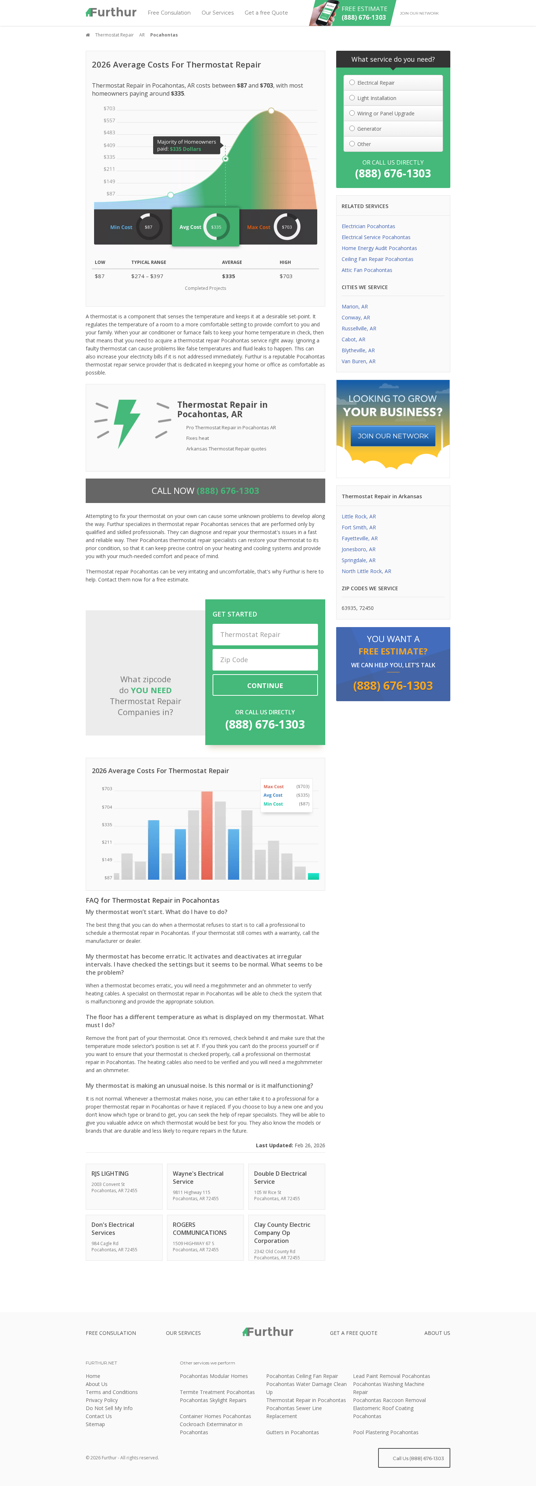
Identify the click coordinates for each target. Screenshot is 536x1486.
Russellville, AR (359, 328)
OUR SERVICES (183, 1332)
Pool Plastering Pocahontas (386, 1432)
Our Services (218, 12)
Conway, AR (356, 317)
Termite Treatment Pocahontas (217, 1392)
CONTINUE (265, 685)
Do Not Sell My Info (109, 1408)
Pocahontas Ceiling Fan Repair (302, 1375)
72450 (366, 607)
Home (93, 1375)
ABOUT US (437, 1332)
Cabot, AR (353, 339)
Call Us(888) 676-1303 (418, 1458)
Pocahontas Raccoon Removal (389, 1400)
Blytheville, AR (358, 350)
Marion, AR (355, 306)
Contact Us (99, 1416)
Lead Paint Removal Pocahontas (391, 1375)
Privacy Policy (102, 1400)
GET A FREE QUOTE (353, 1332)
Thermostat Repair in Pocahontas (306, 1400)
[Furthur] (111, 12)
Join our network (419, 13)
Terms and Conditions (112, 1392)
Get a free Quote (266, 12)
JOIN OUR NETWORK (393, 436)
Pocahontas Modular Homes (214, 1375)
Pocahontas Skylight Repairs (213, 1400)
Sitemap (95, 1424)
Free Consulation (169, 12)
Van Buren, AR (359, 361)
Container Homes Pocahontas (215, 1416)
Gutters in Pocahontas (292, 1432)
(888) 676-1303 (265, 724)
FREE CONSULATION (111, 1332)
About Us (97, 1384)
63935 (349, 607)
